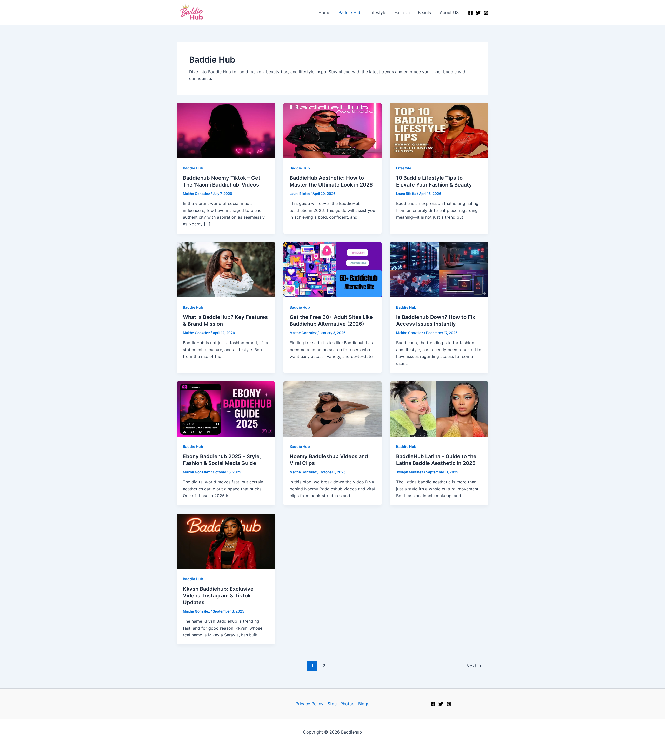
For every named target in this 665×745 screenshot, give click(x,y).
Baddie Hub (349, 12)
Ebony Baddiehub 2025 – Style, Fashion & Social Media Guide (222, 459)
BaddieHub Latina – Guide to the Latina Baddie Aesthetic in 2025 (436, 459)
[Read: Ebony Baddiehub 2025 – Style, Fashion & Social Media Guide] (226, 408)
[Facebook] (470, 12)
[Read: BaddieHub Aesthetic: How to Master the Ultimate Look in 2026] (332, 129)
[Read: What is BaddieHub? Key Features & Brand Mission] (226, 269)
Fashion (402, 12)
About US (449, 12)
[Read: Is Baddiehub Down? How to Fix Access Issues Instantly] (439, 269)
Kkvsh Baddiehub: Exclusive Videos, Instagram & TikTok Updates (218, 596)
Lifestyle (378, 12)
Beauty (424, 12)
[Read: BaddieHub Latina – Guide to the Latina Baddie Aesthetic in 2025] (439, 408)
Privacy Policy (309, 703)
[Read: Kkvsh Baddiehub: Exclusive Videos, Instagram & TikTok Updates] (226, 541)
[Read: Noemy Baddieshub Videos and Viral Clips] (332, 408)
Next (474, 665)
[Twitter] (478, 12)
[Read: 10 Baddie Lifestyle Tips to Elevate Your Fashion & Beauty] (439, 129)
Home (324, 12)
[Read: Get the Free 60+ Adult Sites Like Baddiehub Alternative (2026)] (332, 269)
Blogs (363, 703)
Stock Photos (341, 703)
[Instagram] (486, 12)
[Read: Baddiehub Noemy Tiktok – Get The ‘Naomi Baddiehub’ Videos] (226, 129)
